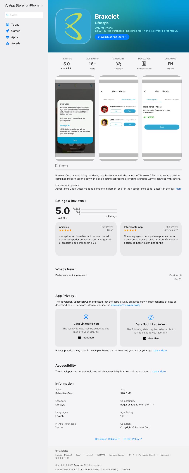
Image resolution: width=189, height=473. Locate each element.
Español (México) (63, 455)
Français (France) (117, 455)
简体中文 (101, 455)
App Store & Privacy (89, 469)
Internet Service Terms (66, 469)
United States (61, 451)
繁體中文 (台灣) (62, 458)
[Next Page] (185, 64)
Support (126, 469)
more (179, 188)
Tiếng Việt (164, 455)
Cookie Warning (110, 469)
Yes (57, 427)
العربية (78, 455)
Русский (89, 455)
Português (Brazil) (146, 455)
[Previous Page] (51, 64)
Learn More (160, 350)
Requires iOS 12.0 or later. (135, 404)
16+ (122, 415)
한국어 (132, 455)
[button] (24, 24)
